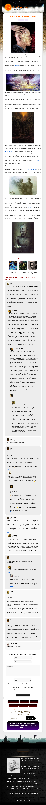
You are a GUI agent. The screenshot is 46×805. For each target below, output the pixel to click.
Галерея (36, 1)
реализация (17, 65)
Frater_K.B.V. (13, 517)
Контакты (33, 705)
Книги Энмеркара (13, 701)
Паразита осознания (9, 151)
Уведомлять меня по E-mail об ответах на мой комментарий (23, 687)
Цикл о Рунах (13, 705)
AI (33, 718)
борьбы (38, 97)
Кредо (16, 1)
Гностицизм (18, 723)
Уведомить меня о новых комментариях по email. (23, 689)
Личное (30, 723)
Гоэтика (24, 723)
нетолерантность (30, 207)
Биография (24, 701)
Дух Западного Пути (23, 1)
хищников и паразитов (24, 66)
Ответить (8, 443)
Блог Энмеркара (20, 6)
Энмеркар (14, 310)
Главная (11, 1)
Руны (35, 725)
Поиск (29, 718)
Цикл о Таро (24, 705)
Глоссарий (34, 701)
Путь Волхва (31, 1)
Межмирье (14, 725)
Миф (19, 725)
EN (43, 2)
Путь (26, 20)
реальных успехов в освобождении (29, 169)
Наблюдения (21, 20)
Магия (34, 723)
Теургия (23, 727)
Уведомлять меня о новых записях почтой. (23, 692)
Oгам (12, 723)
